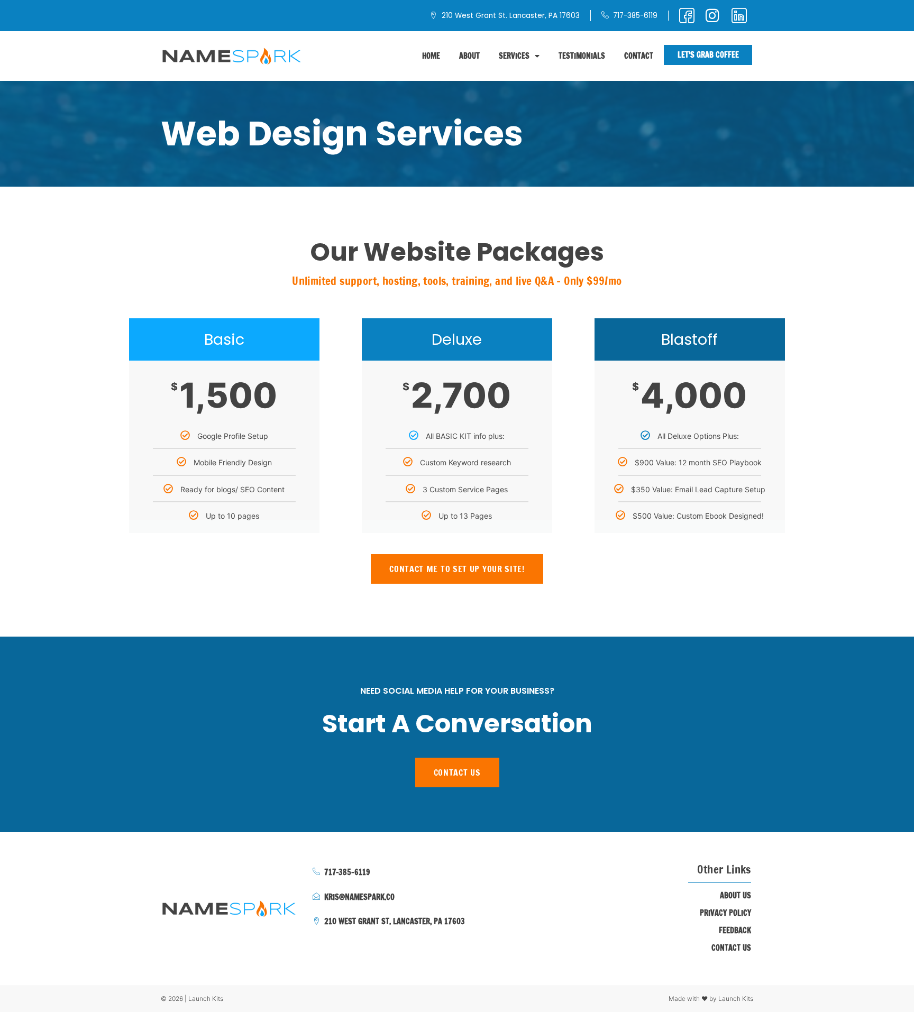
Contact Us (731, 948)
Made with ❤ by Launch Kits (711, 998)
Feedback (735, 930)
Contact (638, 55)
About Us (735, 895)
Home (431, 55)
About (469, 55)
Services (514, 55)
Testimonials (582, 55)
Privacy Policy (725, 913)
